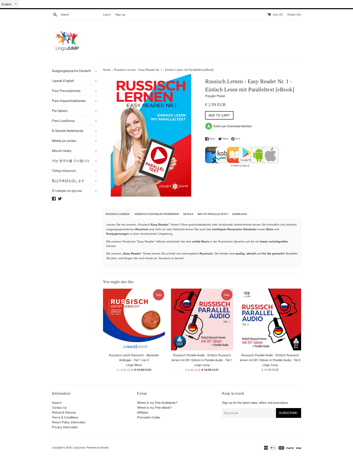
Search (56, 402)
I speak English (74, 80)
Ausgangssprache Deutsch (74, 70)
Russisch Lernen (117, 214)
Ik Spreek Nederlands (74, 130)
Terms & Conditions (65, 417)
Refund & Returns (64, 412)
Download (239, 214)
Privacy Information (65, 427)
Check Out (294, 14)
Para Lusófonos (74, 120)
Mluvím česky (74, 150)
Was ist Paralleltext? (213, 214)
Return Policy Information (69, 422)
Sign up (120, 14)
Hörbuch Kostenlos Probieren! (156, 214)
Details (188, 214)
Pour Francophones (74, 90)
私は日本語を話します (74, 180)
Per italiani (74, 110)
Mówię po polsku (74, 140)
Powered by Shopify (97, 447)
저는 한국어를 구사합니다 (74, 160)
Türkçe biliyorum (74, 170)
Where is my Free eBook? (154, 407)
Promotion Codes (148, 417)
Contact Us (59, 407)
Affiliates (142, 412)
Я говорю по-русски (74, 190)
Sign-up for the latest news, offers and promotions (255, 402)
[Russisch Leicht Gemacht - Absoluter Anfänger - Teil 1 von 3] (134, 319)
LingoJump (79, 447)
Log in (107, 14)
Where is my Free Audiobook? (157, 402)
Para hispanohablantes (74, 100)
